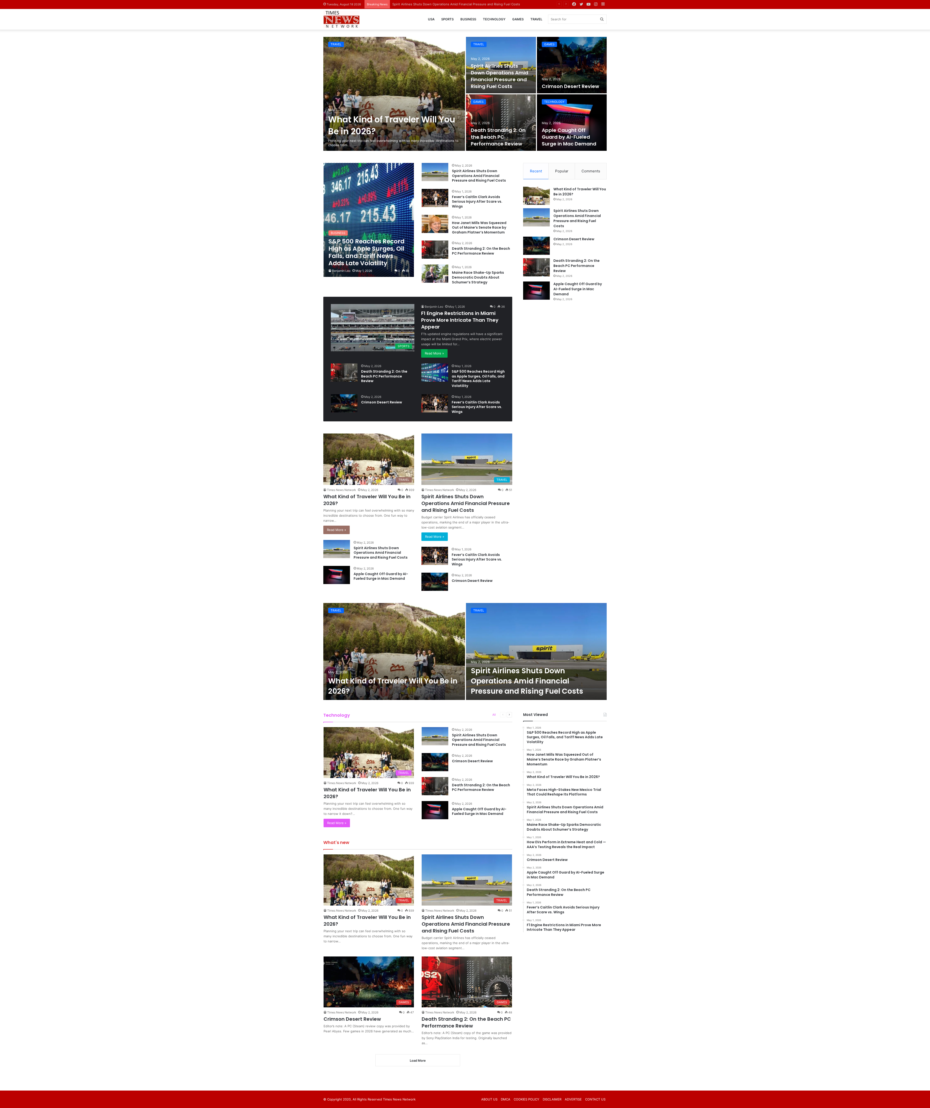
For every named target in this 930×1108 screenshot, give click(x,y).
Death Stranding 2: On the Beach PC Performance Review (498, 137)
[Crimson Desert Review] (572, 65)
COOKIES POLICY (526, 1099)
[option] (465, 94)
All (494, 714)
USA (431, 19)
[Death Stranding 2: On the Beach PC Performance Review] (501, 122)
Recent (536, 171)
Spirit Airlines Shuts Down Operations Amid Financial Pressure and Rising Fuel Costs (499, 76)
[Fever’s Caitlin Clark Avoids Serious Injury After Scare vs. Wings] (435, 198)
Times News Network (341, 490)
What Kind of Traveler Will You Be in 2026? (392, 686)
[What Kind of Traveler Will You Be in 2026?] (394, 94)
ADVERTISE (573, 1099)
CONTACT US (595, 1099)
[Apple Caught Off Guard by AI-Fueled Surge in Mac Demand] (572, 122)
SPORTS (447, 19)
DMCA (505, 1099)
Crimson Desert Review (410, 4)
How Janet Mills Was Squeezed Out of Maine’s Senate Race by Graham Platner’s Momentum (479, 227)
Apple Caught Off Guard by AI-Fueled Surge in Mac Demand (569, 137)
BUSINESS (468, 19)
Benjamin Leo (341, 271)
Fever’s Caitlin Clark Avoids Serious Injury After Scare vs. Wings (477, 201)
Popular (561, 171)
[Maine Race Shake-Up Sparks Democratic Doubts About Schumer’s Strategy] (435, 274)
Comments (590, 171)
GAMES (518, 19)
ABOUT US (489, 1099)
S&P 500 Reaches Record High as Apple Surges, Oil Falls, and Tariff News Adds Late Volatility (478, 378)
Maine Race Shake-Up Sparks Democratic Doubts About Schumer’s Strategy (478, 277)
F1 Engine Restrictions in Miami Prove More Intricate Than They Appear (459, 320)
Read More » (434, 353)
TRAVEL (536, 19)
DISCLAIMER (552, 1099)
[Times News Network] (341, 19)
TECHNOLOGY (494, 19)
